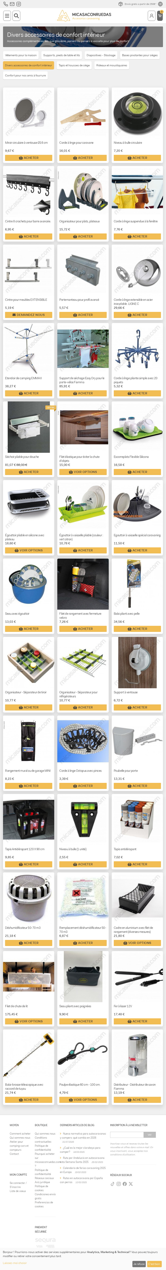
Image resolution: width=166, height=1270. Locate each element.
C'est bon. (154, 1264)
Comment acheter (20, 1133)
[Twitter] (130, 1183)
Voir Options (85, 472)
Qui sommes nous (20, 1137)
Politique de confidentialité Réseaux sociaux (44, 1174)
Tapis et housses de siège (74, 65)
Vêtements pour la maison (21, 55)
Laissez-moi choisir (15, 1263)
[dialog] (83, 1259)
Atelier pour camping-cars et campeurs (19, 1146)
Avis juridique (42, 1182)
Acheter (31, 158)
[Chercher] (16, 16)
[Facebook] (124, 1183)
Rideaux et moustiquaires (111, 65)
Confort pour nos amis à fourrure (25, 75)
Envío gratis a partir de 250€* (140, 4)
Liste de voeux (18, 1191)
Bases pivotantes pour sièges (140, 55)
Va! (150, 1134)
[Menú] (7, 16)
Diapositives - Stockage (101, 55)
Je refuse (139, 1264)
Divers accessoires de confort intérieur (28, 65)
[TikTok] (112, 1183)
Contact (14, 1154)
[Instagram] (118, 1183)
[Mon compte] (151, 16)
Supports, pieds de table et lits (61, 55)
